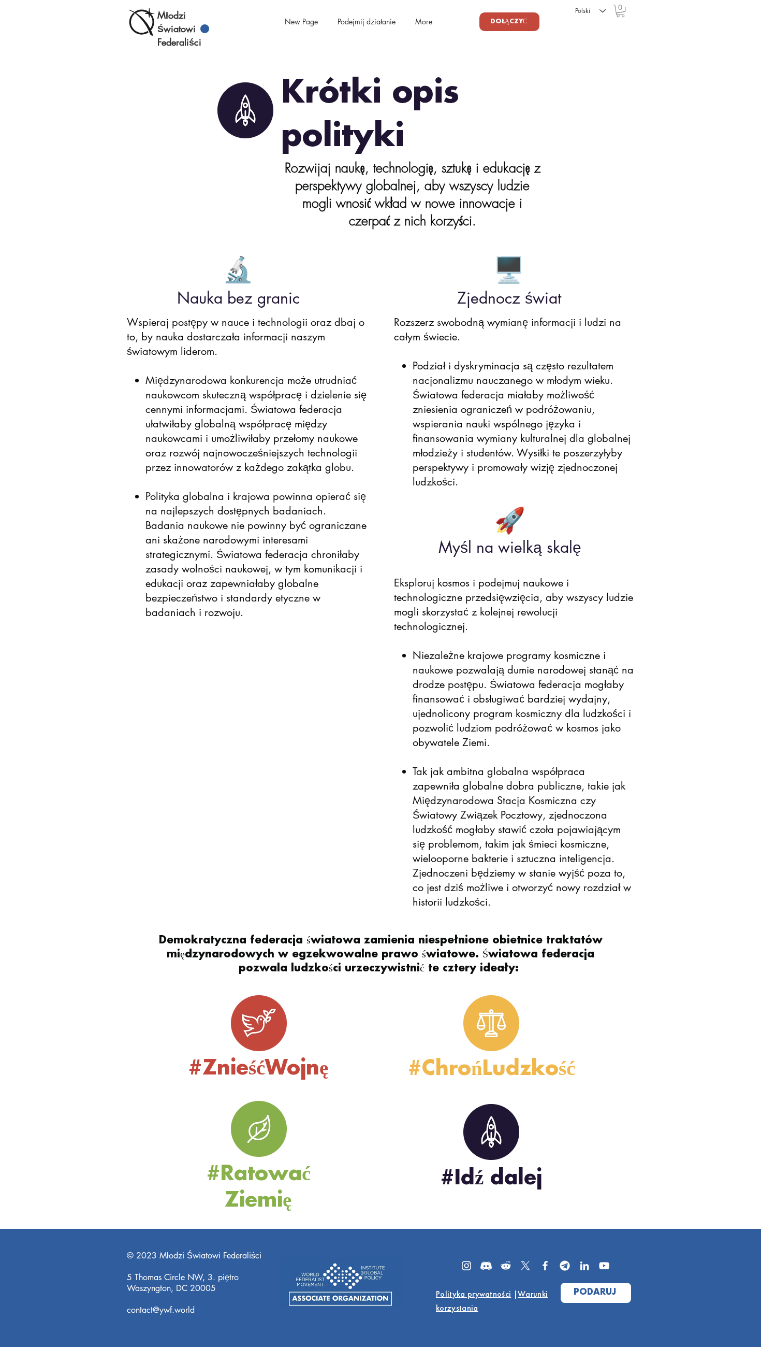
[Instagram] (466, 1265)
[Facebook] (545, 1265)
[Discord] (486, 1265)
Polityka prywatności (473, 1293)
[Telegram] (565, 1265)
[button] (620, 11)
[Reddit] (506, 1265)
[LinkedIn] (584, 1265)
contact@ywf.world (161, 1310)
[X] (525, 1265)
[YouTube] (604, 1265)
